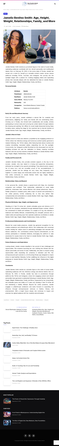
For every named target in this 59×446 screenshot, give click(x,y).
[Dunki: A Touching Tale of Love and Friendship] (7, 367)
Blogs (8, 9)
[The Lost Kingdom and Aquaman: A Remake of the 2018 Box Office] (7, 383)
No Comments (17, 26)
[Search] (55, 3)
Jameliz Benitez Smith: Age (27, 300)
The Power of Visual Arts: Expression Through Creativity (28, 399)
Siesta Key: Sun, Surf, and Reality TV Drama (24, 335)
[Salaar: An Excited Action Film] (7, 360)
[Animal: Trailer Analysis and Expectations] (7, 375)
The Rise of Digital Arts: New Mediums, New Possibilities (28, 420)
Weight (46, 300)
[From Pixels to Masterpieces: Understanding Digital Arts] (7, 414)
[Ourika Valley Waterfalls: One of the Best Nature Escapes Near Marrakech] (7, 345)
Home (4, 9)
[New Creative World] (29, 3)
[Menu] (4, 3)
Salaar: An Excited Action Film (20, 358)
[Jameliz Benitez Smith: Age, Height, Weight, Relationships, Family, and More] (29, 46)
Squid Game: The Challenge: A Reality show (25, 327)
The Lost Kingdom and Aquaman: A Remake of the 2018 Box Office (31, 381)
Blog (5, 13)
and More (6, 300)
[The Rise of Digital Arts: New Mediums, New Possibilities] (7, 422)
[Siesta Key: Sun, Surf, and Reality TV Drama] (7, 337)
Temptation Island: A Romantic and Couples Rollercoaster (29, 350)
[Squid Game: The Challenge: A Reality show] (7, 329)
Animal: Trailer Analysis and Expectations (24, 373)
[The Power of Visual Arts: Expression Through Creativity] (7, 401)
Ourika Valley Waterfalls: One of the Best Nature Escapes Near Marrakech (33, 343)
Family (12, 300)
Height (17, 300)
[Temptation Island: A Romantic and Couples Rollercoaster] (7, 352)
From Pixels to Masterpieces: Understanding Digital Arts (28, 412)
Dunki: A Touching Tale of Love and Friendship (25, 365)
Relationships (39, 300)
